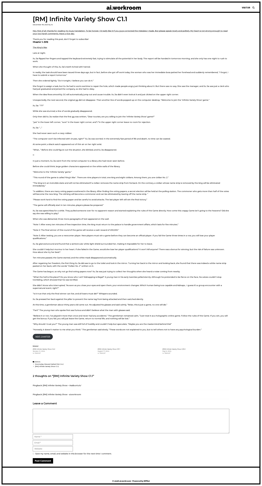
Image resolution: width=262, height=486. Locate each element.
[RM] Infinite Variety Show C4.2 (44, 349)
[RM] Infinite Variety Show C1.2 (47, 366)
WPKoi (147, 481)
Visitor (246, 7)
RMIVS (37, 362)
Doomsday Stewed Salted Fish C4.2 (49, 364)
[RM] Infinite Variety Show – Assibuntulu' (62, 385)
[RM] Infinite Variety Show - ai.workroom (62, 394)
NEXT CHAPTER (42, 337)
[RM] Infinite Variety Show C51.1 (109, 349)
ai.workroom (123, 7)
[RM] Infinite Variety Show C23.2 (173, 349)
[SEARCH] (253, 7)
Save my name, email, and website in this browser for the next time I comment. (73, 454)
